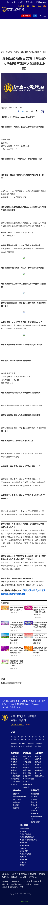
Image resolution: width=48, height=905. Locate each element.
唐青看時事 (27, 776)
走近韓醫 (16, 808)
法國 (43, 701)
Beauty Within (36, 808)
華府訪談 (14, 773)
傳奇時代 (23, 831)
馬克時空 (26, 781)
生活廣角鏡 (35, 794)
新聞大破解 (27, 770)
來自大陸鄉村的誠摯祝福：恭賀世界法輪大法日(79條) (40, 624)
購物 (28, 725)
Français (35, 704)
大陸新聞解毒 (27, 784)
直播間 (22, 720)
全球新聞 (14, 756)
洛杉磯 (25, 701)
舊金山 (4, 704)
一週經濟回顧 (15, 776)
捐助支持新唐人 (17, 725)
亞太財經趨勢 (15, 781)
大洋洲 (31, 701)
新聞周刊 (14, 770)
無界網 (4, 887)
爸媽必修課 (39, 770)
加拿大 (18, 701)
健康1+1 (16, 794)
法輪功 (16, 52)
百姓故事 (23, 857)
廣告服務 (14, 877)
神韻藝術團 (16, 881)
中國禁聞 (14, 762)
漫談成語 (38, 767)
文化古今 (38, 773)
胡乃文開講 (17, 799)
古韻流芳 (38, 762)
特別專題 (24, 825)
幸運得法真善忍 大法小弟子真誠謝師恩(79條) (40, 637)
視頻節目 (32, 716)
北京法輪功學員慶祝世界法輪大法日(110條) (40, 650)
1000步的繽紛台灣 (36, 817)
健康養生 (17, 790)
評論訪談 (27, 753)
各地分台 (20, 2)
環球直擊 (14, 759)
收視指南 (24, 874)
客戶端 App (33, 877)
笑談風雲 (38, 759)
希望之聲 (5, 884)
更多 (21, 887)
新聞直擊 (14, 767)
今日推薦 (39, 743)
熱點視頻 (22, 743)
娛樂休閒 (35, 790)
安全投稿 (5, 877)
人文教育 (39, 753)
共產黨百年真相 (25, 834)
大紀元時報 (26, 881)
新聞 (13, 732)
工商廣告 (23, 865)
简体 (31, 2)
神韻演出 (29, 746)
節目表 (14, 720)
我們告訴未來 (24, 828)
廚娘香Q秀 (35, 813)
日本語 (12, 707)
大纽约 (12, 701)
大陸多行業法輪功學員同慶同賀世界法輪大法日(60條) (16, 624)
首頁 (2, 52)
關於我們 (15, 874)
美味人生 (34, 805)
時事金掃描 (27, 762)
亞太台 (11, 704)
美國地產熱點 (39, 776)
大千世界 (34, 811)
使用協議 (42, 874)
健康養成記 (17, 802)
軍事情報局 (27, 773)
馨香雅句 (38, 765)
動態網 (36, 884)
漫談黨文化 (24, 859)
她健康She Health (19, 796)
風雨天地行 (24, 851)
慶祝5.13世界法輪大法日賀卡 (31, 52)
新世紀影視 (14, 887)
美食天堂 (34, 802)
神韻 (7, 2)
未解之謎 (38, 756)
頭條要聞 (14, 743)
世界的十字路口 (28, 779)
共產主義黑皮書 (25, 854)
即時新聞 (31, 743)
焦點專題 (9, 52)
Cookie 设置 (24, 902)
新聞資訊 (21, 716)
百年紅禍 (23, 848)
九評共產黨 (24, 843)
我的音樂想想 (35, 822)
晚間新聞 (14, 765)
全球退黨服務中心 (17, 884)
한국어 (19, 707)
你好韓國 (34, 799)
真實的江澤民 (24, 845)
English (27, 704)
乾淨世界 (36, 881)
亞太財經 (14, 784)
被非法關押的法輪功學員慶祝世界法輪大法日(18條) (16, 650)
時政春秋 (26, 765)
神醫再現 (16, 805)
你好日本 (34, 796)
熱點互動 (26, 759)
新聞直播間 (26, 16)
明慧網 (28, 884)
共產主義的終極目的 (27, 837)
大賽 (13, 2)
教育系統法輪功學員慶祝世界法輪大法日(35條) (16, 637)
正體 (27, 2)
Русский (5, 707)
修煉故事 (23, 862)
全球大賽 (37, 746)
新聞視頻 (15, 753)
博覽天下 (14, 746)
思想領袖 (26, 767)
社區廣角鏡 (15, 779)
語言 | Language (41, 2)
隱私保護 (33, 874)
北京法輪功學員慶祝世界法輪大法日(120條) (16, 663)
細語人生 (26, 787)
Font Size (37, 111)
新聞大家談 (27, 756)
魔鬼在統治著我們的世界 (28, 840)
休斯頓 (38, 701)
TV (35, 16)
